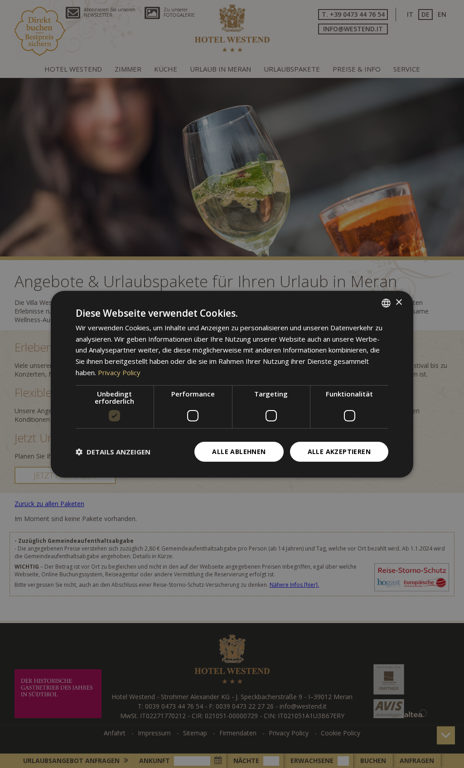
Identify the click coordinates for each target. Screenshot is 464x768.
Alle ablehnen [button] (239, 451)
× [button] (398, 302)
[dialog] (232, 383)
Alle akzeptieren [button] (339, 451)
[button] (113, 452)
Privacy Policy (119, 372)
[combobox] (386, 302)
